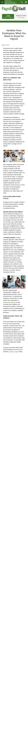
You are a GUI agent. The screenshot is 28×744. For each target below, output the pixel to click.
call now (22, 2)
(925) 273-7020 (21, 15)
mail (26, 2)
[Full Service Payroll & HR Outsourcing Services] (14, 9)
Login (8, 16)
